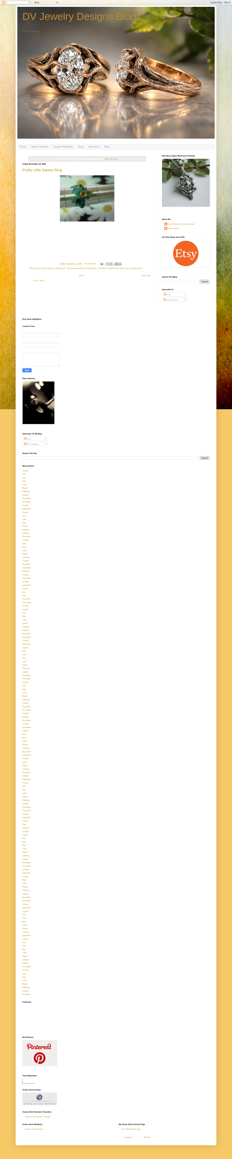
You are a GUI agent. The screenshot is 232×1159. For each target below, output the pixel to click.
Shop (81, 146)
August (25, 470)
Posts (168, 294)
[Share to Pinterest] (120, 264)
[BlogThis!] (110, 264)
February (26, 491)
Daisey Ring (92, 268)
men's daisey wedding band (131, 268)
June (24, 477)
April (24, 484)
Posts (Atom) (38, 280)
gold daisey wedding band (108, 268)
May (24, 480)
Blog (106, 146)
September (26, 508)
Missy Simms (173, 228)
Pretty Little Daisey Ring (42, 170)
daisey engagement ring (76, 268)
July (24, 474)
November (26, 501)
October (25, 505)
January (25, 494)
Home (23, 146)
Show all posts (111, 158)
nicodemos (128, 1137)
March (25, 487)
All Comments (172, 299)
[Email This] (107, 264)
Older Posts (146, 275)
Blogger (147, 1137)
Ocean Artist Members (34, 1129)
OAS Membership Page (130, 1129)
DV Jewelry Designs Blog (79, 16)
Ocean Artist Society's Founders (38, 1116)
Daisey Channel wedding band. (53, 268)
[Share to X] (113, 264)
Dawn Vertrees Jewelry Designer (181, 224)
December (26, 498)
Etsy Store (94, 146)
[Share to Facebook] (117, 264)
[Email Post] (101, 263)
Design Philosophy (63, 146)
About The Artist (39, 146)
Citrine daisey (34, 268)
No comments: (91, 263)
